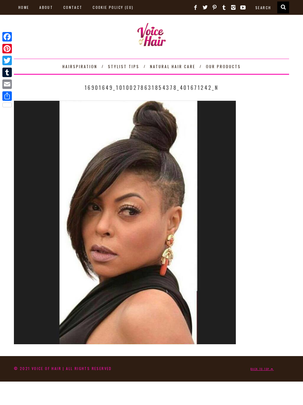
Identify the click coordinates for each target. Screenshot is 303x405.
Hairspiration (79, 66)
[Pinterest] (7, 49)
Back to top (261, 369)
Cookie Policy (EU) (113, 7)
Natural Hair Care (172, 66)
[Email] (7, 84)
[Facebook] (7, 37)
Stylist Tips (123, 66)
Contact (73, 7)
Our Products (223, 66)
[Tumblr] (7, 72)
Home (23, 7)
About (46, 7)
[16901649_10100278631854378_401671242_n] (125, 342)
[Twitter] (7, 60)
